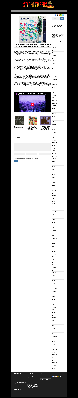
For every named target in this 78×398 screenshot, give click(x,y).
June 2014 (53, 281)
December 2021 (54, 137)
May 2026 (53, 52)
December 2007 (54, 349)
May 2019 (53, 187)
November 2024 (54, 81)
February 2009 (54, 339)
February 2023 (54, 114)
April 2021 (53, 150)
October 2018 (54, 198)
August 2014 (54, 278)
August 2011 (54, 320)
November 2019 (54, 177)
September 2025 (54, 65)
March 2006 (54, 365)
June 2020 (53, 166)
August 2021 (54, 143)
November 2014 (54, 273)
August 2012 (54, 310)
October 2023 (54, 102)
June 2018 (53, 204)
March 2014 (54, 286)
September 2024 (54, 84)
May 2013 (53, 302)
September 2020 (54, 161)
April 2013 (53, 304)
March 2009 (54, 338)
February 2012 (54, 314)
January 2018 (54, 212)
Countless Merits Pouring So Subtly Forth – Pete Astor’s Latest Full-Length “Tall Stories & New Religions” (32, 128)
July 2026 (53, 49)
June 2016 (53, 243)
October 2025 (54, 63)
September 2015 (54, 257)
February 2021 (54, 153)
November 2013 (54, 293)
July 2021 (53, 145)
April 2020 (53, 169)
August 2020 (54, 163)
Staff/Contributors (52, 11)
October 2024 (54, 82)
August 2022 (54, 124)
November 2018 (54, 196)
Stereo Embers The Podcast (40, 11)
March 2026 (54, 55)
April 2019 (53, 188)
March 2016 (54, 248)
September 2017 (54, 219)
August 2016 (54, 240)
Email (27, 152)
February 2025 (54, 76)
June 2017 (53, 224)
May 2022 (53, 129)
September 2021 (54, 142)
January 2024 (54, 97)
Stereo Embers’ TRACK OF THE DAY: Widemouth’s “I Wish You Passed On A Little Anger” (57, 29)
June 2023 (53, 108)
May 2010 (53, 333)
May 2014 (53, 283)
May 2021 (53, 148)
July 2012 (53, 312)
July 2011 (53, 322)
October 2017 (54, 217)
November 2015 (54, 254)
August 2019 (54, 182)
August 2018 (54, 201)
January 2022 (54, 135)
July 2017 (53, 222)
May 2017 (53, 225)
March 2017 (54, 228)
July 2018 (53, 203)
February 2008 (54, 347)
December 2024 (54, 79)
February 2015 (54, 269)
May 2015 (53, 264)
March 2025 (54, 74)
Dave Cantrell (20, 49)
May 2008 (53, 344)
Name (15, 152)
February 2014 (54, 288)
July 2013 (53, 299)
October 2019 (54, 179)
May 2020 (53, 167)
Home (15, 11)
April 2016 (53, 246)
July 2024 (53, 87)
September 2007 (54, 354)
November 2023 (54, 100)
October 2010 (54, 328)
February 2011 (54, 326)
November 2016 (54, 235)
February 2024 (54, 95)
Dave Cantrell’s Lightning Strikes (25, 11)
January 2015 (54, 270)
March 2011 (54, 325)
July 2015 (53, 261)
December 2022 (54, 118)
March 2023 (54, 113)
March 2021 (54, 151)
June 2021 (53, 147)
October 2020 (54, 159)
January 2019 (54, 193)
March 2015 (54, 267)
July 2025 (53, 68)
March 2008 (54, 346)
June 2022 (53, 127)
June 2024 (53, 89)
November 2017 (54, 216)
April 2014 (53, 285)
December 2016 (54, 233)
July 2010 (53, 331)
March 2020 (54, 171)
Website (40, 152)
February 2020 (54, 172)
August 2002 (54, 368)
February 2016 (54, 249)
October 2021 (54, 140)
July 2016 (53, 241)
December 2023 (54, 98)
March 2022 (54, 132)
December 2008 (54, 342)
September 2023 (54, 103)
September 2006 (54, 362)
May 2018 (53, 206)
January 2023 (54, 116)
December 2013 (54, 291)
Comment (16, 142)
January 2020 (54, 174)
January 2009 (54, 341)
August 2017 (54, 220)
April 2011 (53, 323)
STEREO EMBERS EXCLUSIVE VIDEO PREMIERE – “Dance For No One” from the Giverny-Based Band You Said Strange (45, 128)
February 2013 (54, 307)
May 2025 (53, 71)
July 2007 (53, 355)
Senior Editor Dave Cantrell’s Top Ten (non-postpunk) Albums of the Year (32, 390)
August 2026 (54, 47)
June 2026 (53, 50)
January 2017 (54, 232)
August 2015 (54, 259)
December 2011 (54, 317)
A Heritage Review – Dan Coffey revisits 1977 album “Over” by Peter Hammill (32, 377)
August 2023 (54, 105)
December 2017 (54, 214)
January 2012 (54, 315)
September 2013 (54, 296)
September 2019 (54, 180)
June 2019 (53, 185)
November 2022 (54, 119)
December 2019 (54, 175)
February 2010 (54, 334)
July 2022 (53, 126)
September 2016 (54, 238)
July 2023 (53, 106)
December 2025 (54, 60)
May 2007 (53, 357)
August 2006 (54, 363)
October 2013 (54, 294)
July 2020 (53, 164)
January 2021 (54, 155)
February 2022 (54, 134)
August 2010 (54, 330)
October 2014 (54, 275)
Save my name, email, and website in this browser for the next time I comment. (26, 158)
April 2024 (53, 92)
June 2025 (53, 69)
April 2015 (53, 265)
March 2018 (54, 209)
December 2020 (54, 156)
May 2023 (53, 110)
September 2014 (54, 277)
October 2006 (54, 360)
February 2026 (54, 57)
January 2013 (54, 309)
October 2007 (54, 352)
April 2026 (53, 53)
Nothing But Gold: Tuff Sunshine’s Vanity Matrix (18, 127)
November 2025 (54, 61)
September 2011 (54, 318)
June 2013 (53, 301)
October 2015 (54, 256)
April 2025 (53, 73)
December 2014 (54, 272)
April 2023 (53, 111)
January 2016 (54, 251)
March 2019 (54, 190)
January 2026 (54, 58)
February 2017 (54, 230)
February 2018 (54, 211)
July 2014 (53, 280)
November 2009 (54, 336)
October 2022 (54, 121)
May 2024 (53, 90)
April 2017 (53, 227)
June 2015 (53, 262)
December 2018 (54, 195)
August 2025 (54, 66)
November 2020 (54, 158)
